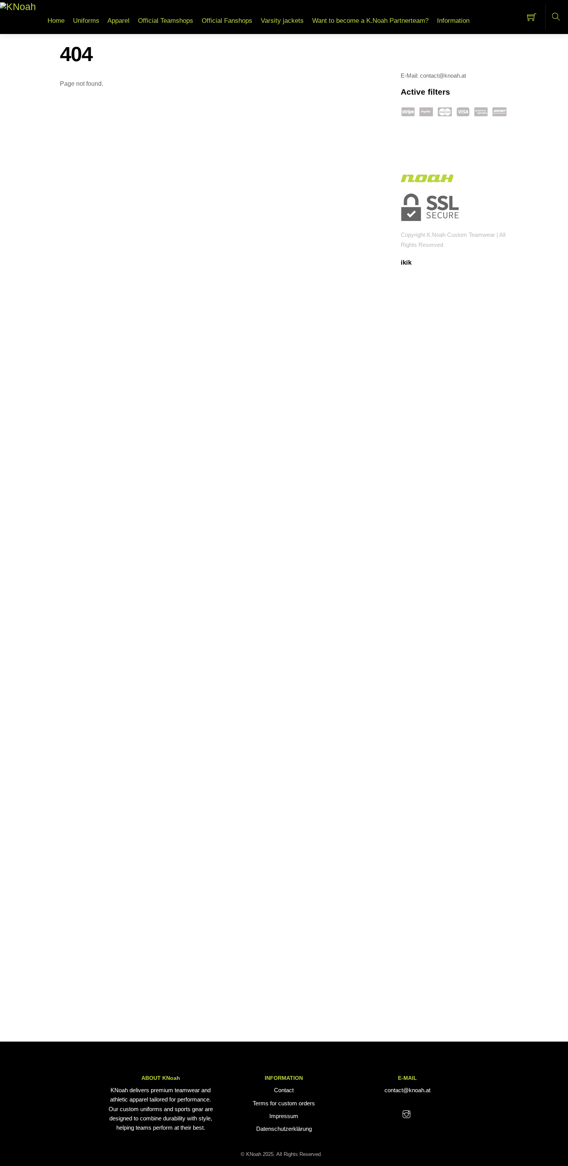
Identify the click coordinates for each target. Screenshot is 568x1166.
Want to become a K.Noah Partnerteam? (370, 20)
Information (453, 20)
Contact (284, 1090)
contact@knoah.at (407, 1090)
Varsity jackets (282, 20)
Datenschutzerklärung (284, 1128)
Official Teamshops (165, 20)
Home (56, 20)
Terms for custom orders (284, 1103)
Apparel (118, 20)
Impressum (283, 1116)
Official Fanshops (227, 20)
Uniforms (86, 20)
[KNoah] (18, 6)
